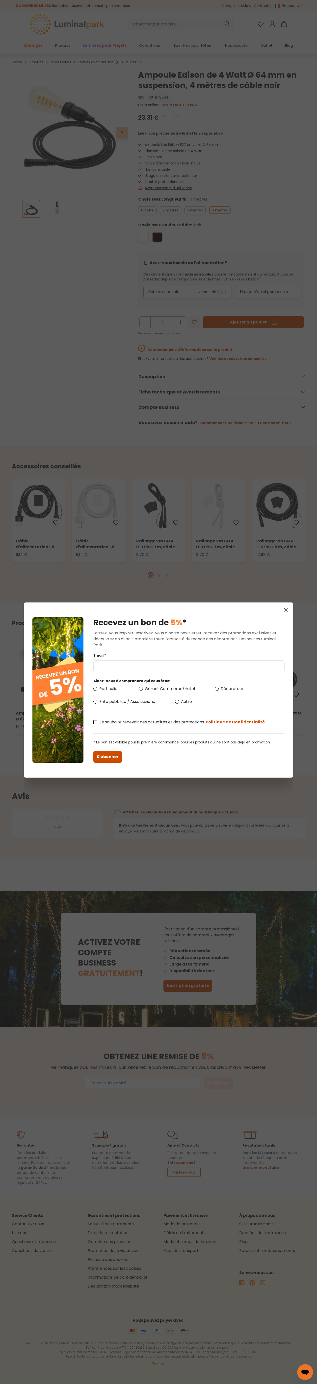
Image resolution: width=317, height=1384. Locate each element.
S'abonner (107, 757)
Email (99, 655)
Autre (186, 701)
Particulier (109, 689)
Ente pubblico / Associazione (127, 701)
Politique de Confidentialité (235, 722)
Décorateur (232, 689)
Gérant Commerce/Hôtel (170, 689)
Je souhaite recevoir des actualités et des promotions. (182, 722)
